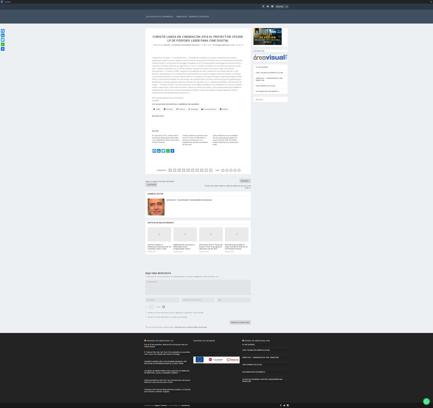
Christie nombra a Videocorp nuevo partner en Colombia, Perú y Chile (159, 247)
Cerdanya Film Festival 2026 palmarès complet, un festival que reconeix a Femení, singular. (167, 390)
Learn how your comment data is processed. (190, 327)
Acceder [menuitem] (8, 2)
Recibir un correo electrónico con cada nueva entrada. (167, 317)
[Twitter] (2, 40)
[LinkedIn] (2, 35)
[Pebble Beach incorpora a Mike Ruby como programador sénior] (185, 234)
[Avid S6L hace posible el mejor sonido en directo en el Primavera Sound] (237, 234)
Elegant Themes (161, 405)
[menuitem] (2, 2)
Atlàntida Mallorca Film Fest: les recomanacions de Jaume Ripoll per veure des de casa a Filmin (167, 381)
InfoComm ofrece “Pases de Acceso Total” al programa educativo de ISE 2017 (210, 247)
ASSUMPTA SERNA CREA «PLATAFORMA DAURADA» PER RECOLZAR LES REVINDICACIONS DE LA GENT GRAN (165, 362)
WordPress (186, 405)
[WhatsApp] (2, 44)
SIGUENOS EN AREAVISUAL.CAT (160, 341)
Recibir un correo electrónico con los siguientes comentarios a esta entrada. (176, 313)
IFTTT (157, 100)
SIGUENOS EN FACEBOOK (204, 341)
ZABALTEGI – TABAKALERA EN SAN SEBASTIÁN (269, 79)
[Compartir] (2, 49)
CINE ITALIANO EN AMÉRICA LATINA (269, 73)
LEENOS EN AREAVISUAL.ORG (257, 341)
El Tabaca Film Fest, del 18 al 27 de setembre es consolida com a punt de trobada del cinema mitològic (167, 353)
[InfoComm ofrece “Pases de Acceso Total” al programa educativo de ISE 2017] (211, 234)
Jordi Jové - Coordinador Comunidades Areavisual (181, 45)
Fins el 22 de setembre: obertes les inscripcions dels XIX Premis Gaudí (166, 345)
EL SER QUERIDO (262, 67)
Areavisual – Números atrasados (192, 16)
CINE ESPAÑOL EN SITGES (265, 86)
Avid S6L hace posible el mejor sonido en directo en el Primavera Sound (236, 247)
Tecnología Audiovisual (221, 45)
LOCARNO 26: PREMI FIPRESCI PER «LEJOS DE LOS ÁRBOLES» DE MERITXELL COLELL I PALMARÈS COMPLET (167, 372)
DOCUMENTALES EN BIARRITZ (267, 91)
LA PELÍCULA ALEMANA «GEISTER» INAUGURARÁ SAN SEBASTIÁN (262, 380)
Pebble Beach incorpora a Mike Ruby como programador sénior (184, 247)
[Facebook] (2, 31)
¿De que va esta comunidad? (159, 16)
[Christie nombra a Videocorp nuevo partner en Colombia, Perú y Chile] (159, 234)
